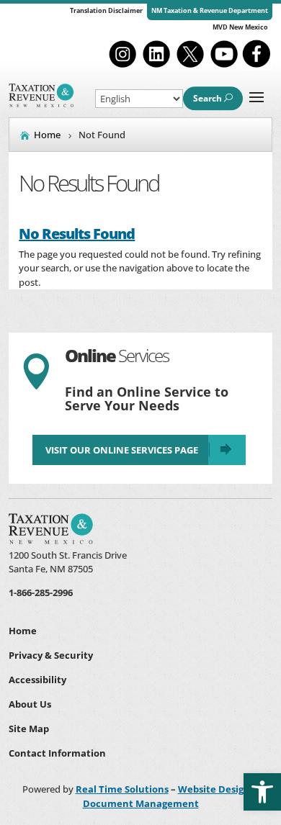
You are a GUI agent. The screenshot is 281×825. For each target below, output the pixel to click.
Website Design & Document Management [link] (171, 796)
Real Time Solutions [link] (122, 789)
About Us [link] (30, 704)
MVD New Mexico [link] (240, 27)
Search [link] (207, 98)
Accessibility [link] (37, 679)
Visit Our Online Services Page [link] (121, 449)
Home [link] (23, 630)
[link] (262, 792)
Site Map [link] (29, 728)
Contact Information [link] (57, 753)
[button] (256, 95)
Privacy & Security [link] (51, 655)
